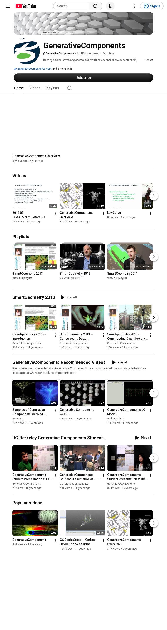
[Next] (153, 196)
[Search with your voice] (110, 6)
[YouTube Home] (25, 6)
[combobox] (72, 6)
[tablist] (83, 88)
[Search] (95, 6)
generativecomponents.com (34, 68)
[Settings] (134, 6)
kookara (64, 414)
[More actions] (56, 213)
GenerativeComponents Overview (36, 156)
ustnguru (17, 418)
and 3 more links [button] (62, 68)
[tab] (19, 88)
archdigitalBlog (116, 418)
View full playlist (22, 278)
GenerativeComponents (26, 343)
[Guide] (7, 6)
